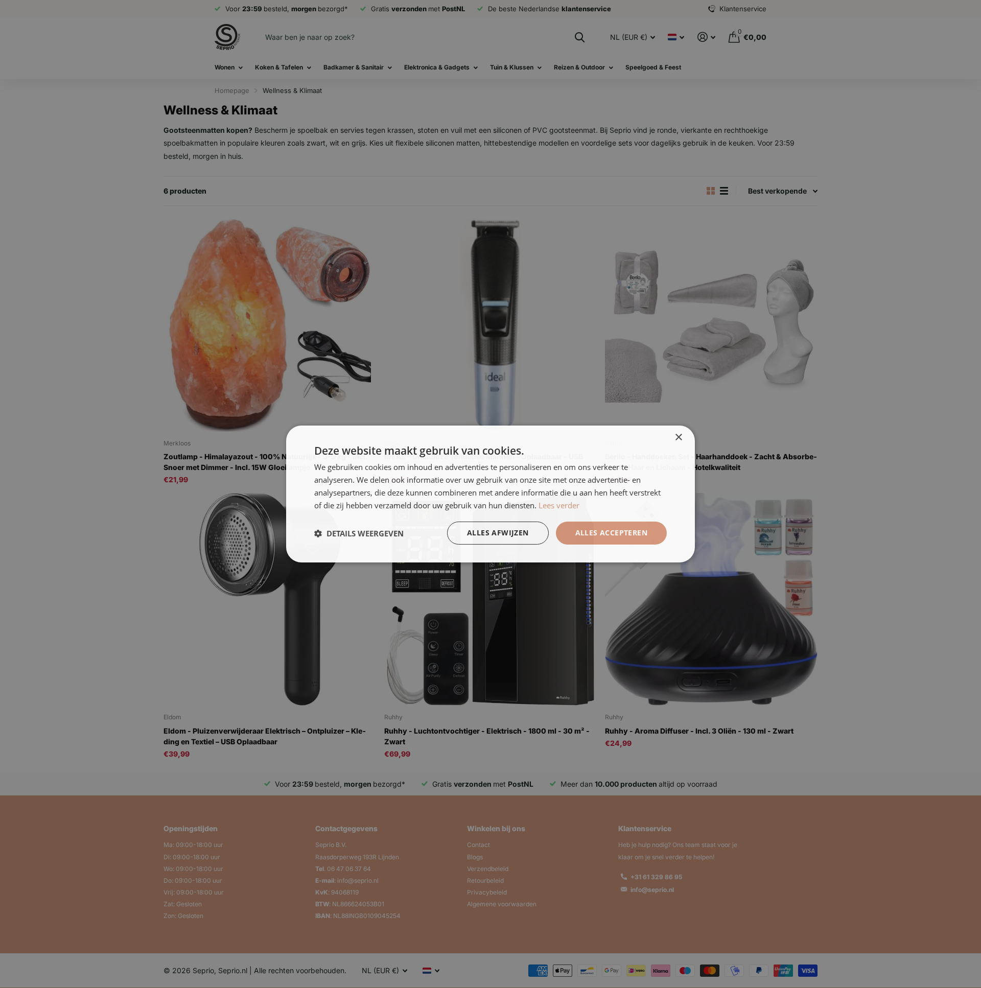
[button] (359, 533)
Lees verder (559, 505)
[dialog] (490, 494)
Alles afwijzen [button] (498, 532)
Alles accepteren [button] (611, 532)
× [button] (678, 437)
